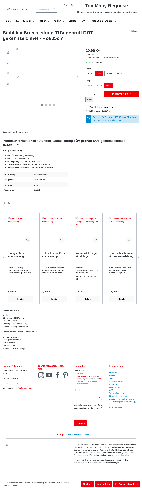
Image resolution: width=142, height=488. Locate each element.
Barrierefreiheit (115, 407)
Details (20, 299)
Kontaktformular (25, 388)
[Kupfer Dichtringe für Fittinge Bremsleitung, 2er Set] (87, 231)
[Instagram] (41, 374)
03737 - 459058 (10, 378)
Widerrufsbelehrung (118, 393)
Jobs (111, 378)
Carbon (109, 73)
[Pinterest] (66, 374)
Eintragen (80, 423)
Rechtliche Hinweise (118, 396)
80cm (89, 85)
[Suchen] (53, 10)
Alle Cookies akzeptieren (126, 484)
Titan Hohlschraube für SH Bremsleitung (121, 255)
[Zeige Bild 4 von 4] (54, 105)
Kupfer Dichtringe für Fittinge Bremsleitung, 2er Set (86, 255)
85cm (108, 85)
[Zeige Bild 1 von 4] (42, 105)
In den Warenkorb (121, 94)
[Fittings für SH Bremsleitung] (20, 231)
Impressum (114, 384)
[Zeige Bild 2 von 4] (46, 105)
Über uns (113, 373)
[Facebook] (57, 374)
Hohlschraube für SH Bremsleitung (54, 255)
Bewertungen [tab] (22, 132)
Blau (90, 73)
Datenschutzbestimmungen (87, 376)
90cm (99, 85)
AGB (101, 379)
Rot (99, 73)
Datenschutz (114, 387)
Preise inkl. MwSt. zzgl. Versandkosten (102, 57)
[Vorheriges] (18, 77)
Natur (119, 73)
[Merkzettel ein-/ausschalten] (28, 240)
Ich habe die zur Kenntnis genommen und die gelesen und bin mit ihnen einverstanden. (90, 379)
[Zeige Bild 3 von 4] (50, 105)
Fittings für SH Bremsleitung (16, 255)
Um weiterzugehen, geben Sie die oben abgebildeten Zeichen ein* (88, 406)
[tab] (9, 132)
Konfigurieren (103, 484)
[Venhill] (135, 36)
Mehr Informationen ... (12, 485)
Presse (112, 375)
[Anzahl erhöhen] (100, 94)
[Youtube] (49, 374)
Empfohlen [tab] (9, 203)
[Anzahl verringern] (88, 94)
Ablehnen (87, 484)
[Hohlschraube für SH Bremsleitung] (54, 231)
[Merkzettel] (66, 5)
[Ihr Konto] (72, 5)
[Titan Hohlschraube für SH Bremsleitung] (121, 231)
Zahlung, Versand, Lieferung (121, 399)
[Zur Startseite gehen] (17, 9)
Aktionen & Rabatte (117, 381)
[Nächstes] (78, 77)
